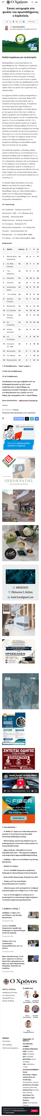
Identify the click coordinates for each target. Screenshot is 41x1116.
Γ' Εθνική (15, 410)
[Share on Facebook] (10, 21)
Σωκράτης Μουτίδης (35, 1001)
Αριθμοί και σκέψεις (11, 866)
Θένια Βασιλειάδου (19, 27)
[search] (32, 2)
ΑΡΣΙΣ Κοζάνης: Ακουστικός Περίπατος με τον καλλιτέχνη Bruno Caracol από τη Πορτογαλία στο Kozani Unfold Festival (20, 843)
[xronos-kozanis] (17, 2)
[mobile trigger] (4, 2)
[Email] (16, 21)
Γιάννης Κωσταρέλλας (27, 1001)
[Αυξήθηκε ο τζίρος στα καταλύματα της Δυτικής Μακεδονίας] (33, 915)
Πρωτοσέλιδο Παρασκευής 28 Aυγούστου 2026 (21, 877)
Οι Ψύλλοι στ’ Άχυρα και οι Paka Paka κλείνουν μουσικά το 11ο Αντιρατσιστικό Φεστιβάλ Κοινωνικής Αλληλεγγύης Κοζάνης (19, 834)
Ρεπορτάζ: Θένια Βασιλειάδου (13, 413)
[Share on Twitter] (13, 21)
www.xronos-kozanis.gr (28, 401)
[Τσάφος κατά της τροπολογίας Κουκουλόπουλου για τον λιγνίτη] (33, 943)
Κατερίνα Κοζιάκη (35, 1016)
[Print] (23, 21)
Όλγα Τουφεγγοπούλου (28, 1031)
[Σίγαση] (32, 791)
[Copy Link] (20, 21)
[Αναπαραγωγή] (5, 791)
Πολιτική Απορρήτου (19, 1110)
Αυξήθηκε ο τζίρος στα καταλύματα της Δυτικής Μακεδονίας (12, 915)
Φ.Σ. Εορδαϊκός (29, 413)
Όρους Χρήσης (10, 1112)
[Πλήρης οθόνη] (36, 791)
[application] (20, 783)
